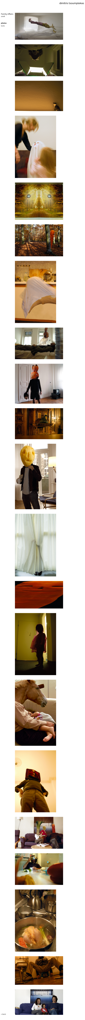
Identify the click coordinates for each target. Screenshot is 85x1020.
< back (3, 1014)
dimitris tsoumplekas (71, 3)
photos (4, 23)
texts (3, 26)
